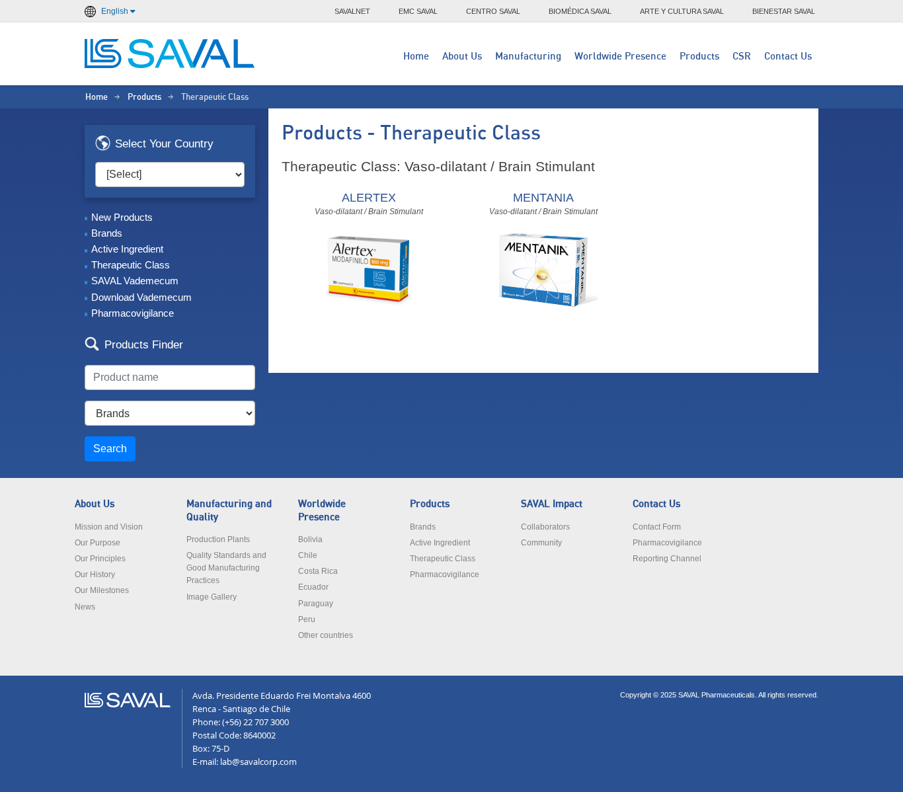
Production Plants (218, 539)
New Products (122, 217)
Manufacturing (528, 56)
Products (699, 56)
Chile (307, 555)
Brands (106, 233)
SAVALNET (352, 11)
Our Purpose (97, 542)
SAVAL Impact (551, 504)
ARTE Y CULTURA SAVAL (682, 11)
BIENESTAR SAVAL (783, 11)
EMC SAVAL (418, 11)
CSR (741, 56)
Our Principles (100, 558)
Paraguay (315, 603)
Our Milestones (102, 590)
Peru (306, 619)
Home (416, 56)
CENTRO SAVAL (493, 11)
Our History (95, 574)
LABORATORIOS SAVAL (170, 53)
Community (541, 542)
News (85, 607)
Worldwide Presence (620, 56)
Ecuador (313, 587)
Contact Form (657, 527)
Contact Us (788, 56)
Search (110, 448)
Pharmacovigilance (132, 313)
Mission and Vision (109, 527)
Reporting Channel (667, 558)
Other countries (325, 635)
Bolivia (310, 539)
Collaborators (545, 527)
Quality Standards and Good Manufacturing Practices (226, 568)
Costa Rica (318, 571)
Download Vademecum (141, 297)
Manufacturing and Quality (229, 510)
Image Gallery (211, 597)
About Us (462, 56)
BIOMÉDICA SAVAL (580, 11)
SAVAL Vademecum (134, 280)
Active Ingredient (127, 249)
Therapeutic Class (130, 264)
